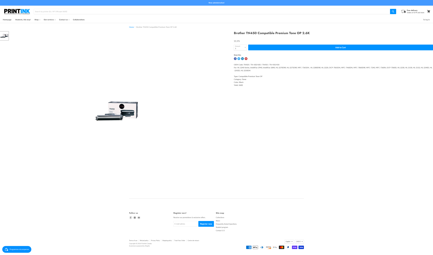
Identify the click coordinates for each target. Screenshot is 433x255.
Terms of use (133, 240)
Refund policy (144, 240)
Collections (220, 217)
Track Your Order (179, 240)
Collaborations (79, 19)
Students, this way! (23, 19)
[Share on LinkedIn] (242, 58)
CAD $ (298, 241)
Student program (222, 227)
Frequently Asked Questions (226, 224)
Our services (49, 19)
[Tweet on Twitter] (238, 58)
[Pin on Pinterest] (246, 58)
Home (131, 27)
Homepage (7, 19)
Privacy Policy (155, 240)
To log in (426, 20)
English (288, 241)
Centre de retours (193, 240)
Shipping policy (167, 240)
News (218, 221)
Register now (206, 224)
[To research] (393, 11)
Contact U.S (220, 230)
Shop (37, 19)
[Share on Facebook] (235, 58)
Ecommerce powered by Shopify (139, 246)
